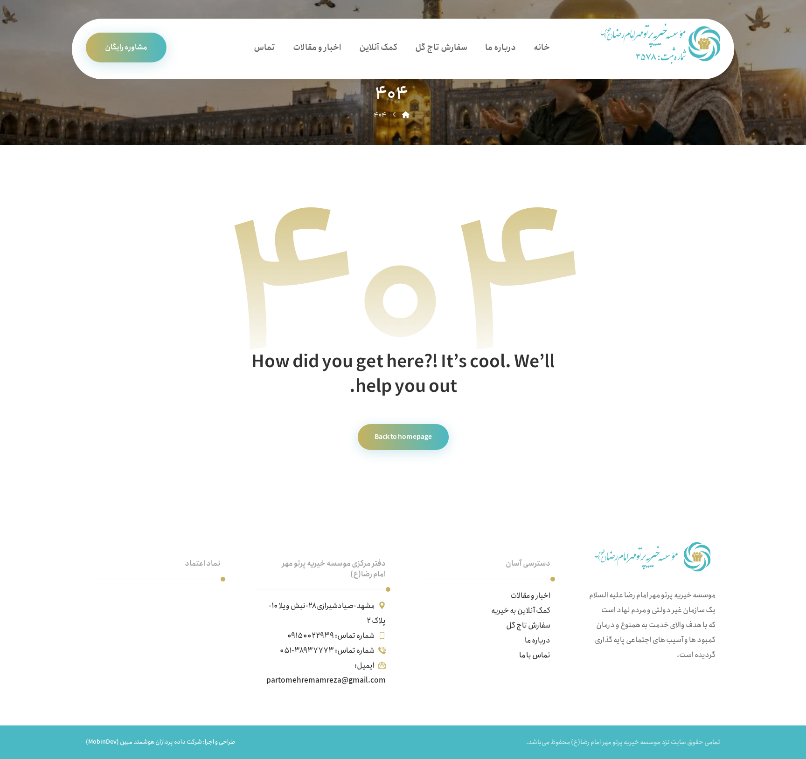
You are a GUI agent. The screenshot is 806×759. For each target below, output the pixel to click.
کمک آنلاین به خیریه (520, 610)
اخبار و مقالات (530, 596)
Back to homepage (402, 437)
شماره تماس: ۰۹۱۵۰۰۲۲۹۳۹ (331, 636)
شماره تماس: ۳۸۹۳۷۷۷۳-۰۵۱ (327, 650)
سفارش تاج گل (528, 625)
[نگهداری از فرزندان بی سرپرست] (656, 43)
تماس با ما (534, 655)
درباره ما (537, 640)
